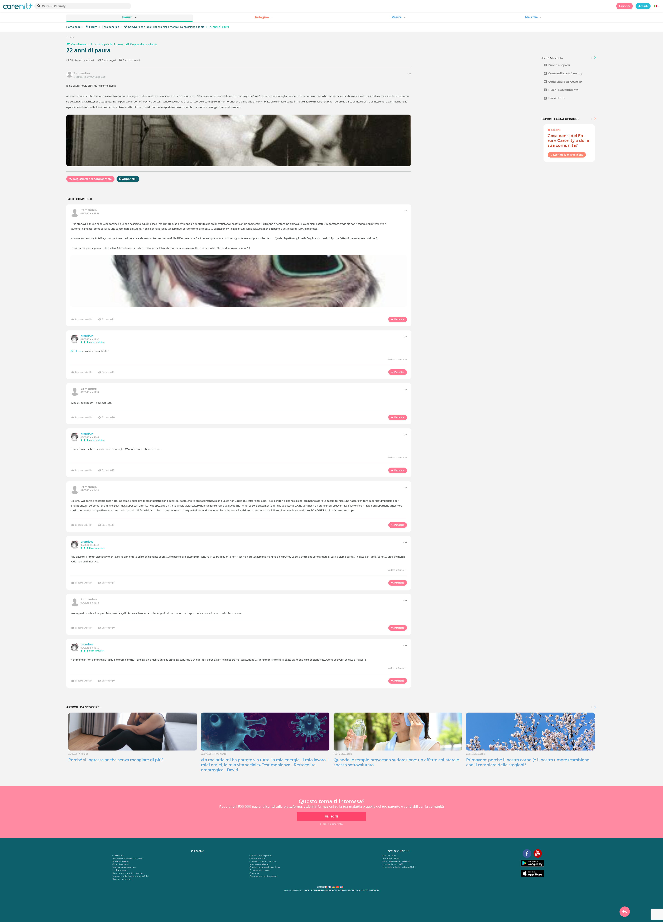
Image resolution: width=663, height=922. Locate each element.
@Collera (75, 350)
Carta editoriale (257, 858)
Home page (73, 27)
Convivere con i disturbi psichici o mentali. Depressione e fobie (166, 27)
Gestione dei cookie (259, 870)
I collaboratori (119, 870)
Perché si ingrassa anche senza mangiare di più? (115, 759)
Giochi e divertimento (563, 90)
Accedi (643, 6)
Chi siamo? (117, 855)
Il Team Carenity (120, 861)
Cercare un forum (391, 858)
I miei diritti (556, 98)
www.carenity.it (294, 890)
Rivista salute (389, 855)
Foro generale (110, 27)
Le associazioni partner (124, 867)
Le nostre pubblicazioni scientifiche (130, 876)
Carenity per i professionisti (263, 876)
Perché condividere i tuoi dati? (127, 858)
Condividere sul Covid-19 (565, 81)
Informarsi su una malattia (396, 861)
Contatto (254, 873)
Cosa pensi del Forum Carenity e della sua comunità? (568, 140)
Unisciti (624, 6)
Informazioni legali (259, 864)
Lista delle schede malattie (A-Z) (398, 867)
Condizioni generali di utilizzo (264, 867)
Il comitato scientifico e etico (127, 873)
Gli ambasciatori (120, 864)
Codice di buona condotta (262, 861)
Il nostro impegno (121, 879)
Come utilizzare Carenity (565, 73)
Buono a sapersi (559, 65)
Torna (71, 37)
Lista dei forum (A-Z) (392, 864)
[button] (129, 18)
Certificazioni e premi (260, 855)
